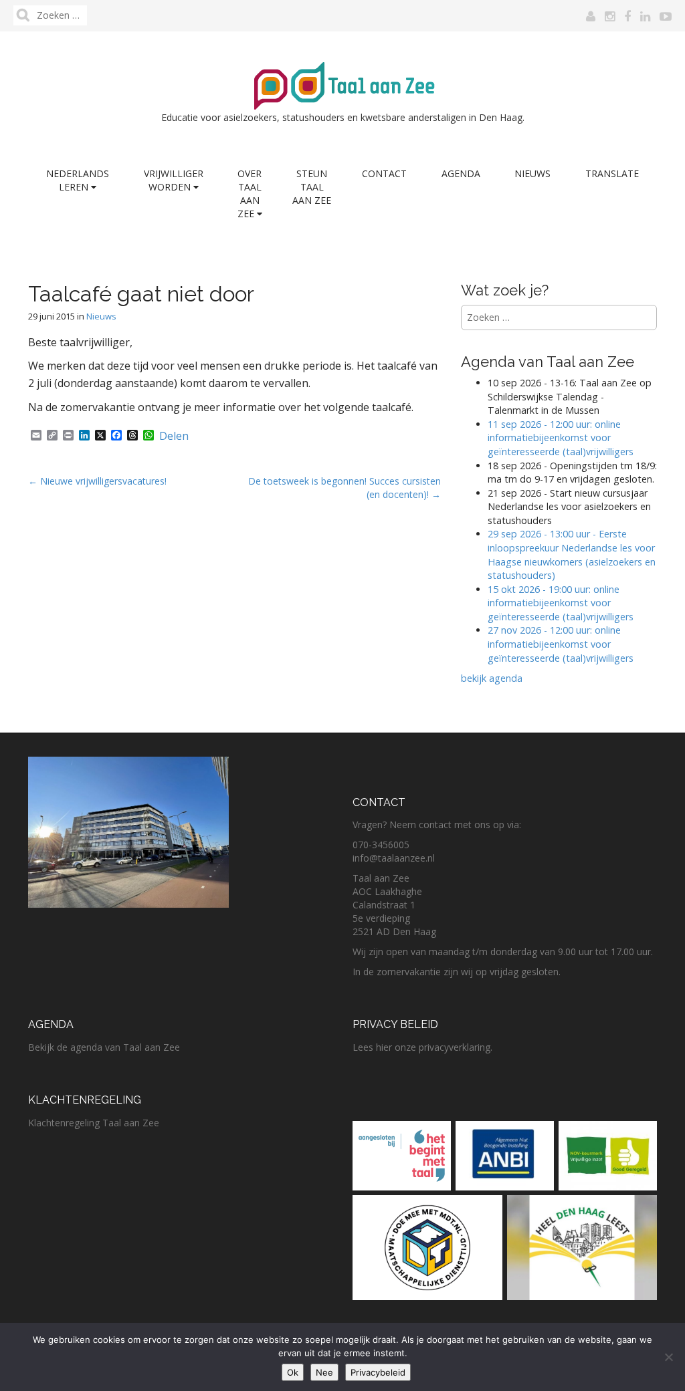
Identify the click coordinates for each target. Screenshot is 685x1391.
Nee (324, 1372)
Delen (174, 435)
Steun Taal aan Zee (311, 187)
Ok (292, 1372)
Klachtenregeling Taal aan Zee (93, 1122)
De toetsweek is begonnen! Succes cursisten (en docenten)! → (344, 488)
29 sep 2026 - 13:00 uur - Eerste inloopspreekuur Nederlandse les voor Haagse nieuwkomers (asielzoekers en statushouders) (572, 554)
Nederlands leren (77, 180)
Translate (612, 173)
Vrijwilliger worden (173, 180)
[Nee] (668, 1357)
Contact (384, 173)
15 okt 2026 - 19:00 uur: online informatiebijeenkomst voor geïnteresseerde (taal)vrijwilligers (560, 603)
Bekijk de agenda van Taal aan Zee (104, 1047)
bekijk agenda (491, 678)
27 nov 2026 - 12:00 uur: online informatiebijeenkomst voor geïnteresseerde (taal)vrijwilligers (562, 644)
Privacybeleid (378, 1372)
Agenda (461, 173)
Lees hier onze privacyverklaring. (422, 1047)
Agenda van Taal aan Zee (547, 361)
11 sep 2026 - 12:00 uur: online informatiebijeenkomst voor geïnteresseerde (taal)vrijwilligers (560, 438)
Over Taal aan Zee (249, 193)
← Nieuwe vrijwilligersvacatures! (98, 481)
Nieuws (532, 173)
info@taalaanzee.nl (394, 858)
